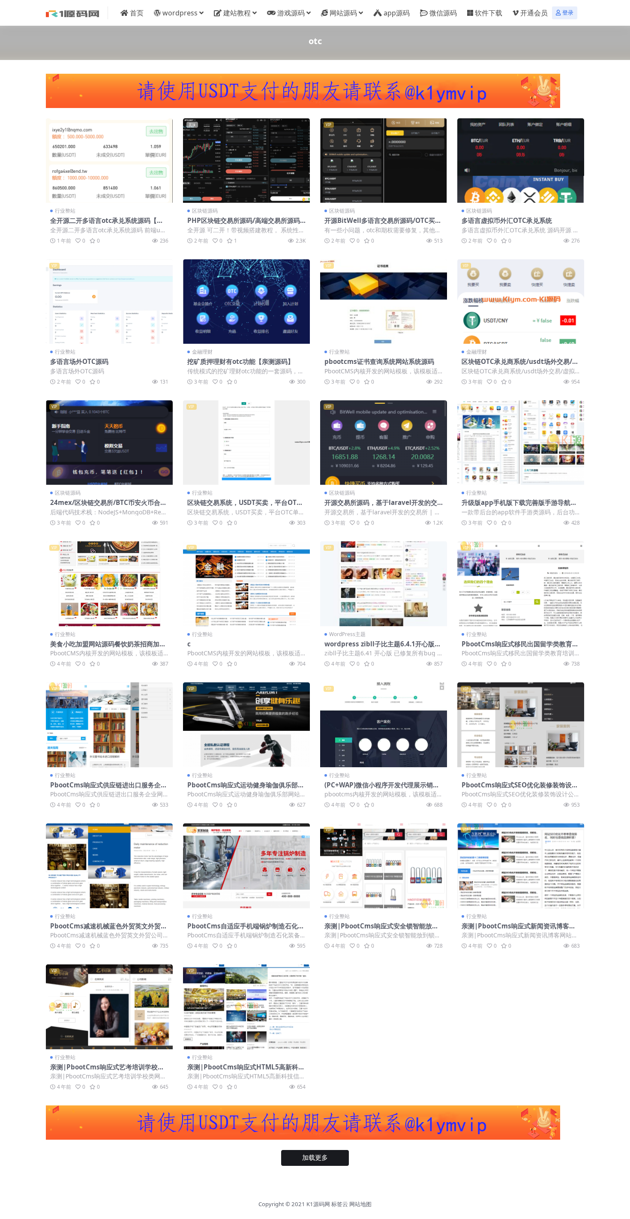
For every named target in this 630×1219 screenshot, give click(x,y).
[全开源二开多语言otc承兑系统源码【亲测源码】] (109, 160)
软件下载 (488, 13)
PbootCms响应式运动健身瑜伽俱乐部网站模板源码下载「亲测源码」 (245, 789)
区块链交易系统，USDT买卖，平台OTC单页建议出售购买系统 (244, 506)
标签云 (339, 1204)
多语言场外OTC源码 (79, 361)
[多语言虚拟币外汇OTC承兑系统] (520, 160)
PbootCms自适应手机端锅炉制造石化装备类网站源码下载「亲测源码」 (245, 930)
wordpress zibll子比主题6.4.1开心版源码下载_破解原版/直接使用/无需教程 (382, 648)
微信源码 (443, 13)
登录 (567, 12)
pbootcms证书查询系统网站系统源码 (379, 361)
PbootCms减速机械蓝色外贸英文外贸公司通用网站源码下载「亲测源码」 (108, 930)
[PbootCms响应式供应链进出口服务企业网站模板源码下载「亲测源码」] (109, 724)
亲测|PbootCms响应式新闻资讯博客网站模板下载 (519, 930)
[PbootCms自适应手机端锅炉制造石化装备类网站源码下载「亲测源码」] (246, 865)
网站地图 (360, 1204)
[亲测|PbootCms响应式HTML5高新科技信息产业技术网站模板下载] (246, 1006)
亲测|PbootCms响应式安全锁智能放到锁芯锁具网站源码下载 (381, 930)
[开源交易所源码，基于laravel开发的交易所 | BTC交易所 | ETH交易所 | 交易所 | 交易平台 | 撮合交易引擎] (383, 442)
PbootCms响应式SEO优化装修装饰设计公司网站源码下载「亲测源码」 (520, 789)
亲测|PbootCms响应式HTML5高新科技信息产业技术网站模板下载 (246, 1071)
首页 (137, 13)
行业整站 (65, 210)
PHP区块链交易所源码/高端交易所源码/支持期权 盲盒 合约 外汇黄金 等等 (245, 224)
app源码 (397, 13)
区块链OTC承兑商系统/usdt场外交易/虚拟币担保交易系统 (520, 365)
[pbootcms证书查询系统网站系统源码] (383, 301)
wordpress (180, 13)
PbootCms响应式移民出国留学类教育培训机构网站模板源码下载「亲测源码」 (520, 648)
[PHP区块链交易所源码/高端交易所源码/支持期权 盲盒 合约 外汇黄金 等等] (246, 160)
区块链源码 (205, 210)
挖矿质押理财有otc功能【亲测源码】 (240, 361)
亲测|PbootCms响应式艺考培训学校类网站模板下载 (107, 1071)
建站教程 (237, 13)
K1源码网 (318, 1204)
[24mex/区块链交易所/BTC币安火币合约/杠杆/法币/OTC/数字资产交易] (109, 442)
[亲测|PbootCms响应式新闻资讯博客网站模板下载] (520, 865)
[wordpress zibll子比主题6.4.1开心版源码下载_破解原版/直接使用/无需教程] (383, 583)
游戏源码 (291, 13)
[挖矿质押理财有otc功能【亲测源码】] (246, 301)
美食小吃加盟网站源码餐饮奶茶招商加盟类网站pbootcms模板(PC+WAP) (108, 648)
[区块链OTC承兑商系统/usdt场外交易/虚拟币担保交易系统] (520, 301)
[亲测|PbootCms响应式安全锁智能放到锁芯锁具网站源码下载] (383, 865)
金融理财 (202, 351)
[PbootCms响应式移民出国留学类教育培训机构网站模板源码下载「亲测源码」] (520, 583)
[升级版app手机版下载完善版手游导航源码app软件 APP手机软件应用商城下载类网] (520, 442)
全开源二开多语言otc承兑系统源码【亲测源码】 (106, 224)
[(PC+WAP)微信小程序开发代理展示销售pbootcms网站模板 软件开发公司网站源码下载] (383, 724)
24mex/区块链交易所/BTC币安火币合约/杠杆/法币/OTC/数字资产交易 (105, 506)
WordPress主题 (347, 634)
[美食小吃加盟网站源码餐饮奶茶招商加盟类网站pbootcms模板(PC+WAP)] (109, 583)
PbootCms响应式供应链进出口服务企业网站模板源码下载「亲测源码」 (108, 789)
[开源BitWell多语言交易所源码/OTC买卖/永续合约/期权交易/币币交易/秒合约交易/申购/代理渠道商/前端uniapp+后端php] (383, 160)
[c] (246, 583)
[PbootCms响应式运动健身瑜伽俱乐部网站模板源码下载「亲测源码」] (246, 724)
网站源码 (343, 13)
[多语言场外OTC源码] (109, 301)
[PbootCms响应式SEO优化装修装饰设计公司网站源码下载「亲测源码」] (520, 724)
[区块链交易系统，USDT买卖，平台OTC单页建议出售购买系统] (246, 442)
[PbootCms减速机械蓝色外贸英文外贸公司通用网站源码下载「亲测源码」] (109, 865)
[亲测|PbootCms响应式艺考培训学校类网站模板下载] (109, 1006)
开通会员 (534, 13)
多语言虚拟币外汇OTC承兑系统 (507, 220)
